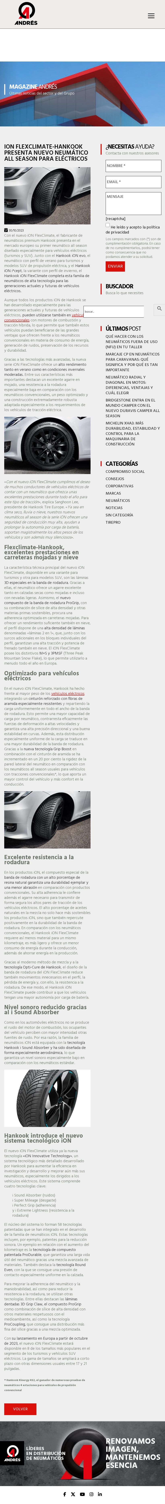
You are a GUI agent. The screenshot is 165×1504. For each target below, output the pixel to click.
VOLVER (20, 1409)
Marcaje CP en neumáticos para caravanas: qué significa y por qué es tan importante (133, 362)
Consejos (115, 479)
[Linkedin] (100, 1494)
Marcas (113, 493)
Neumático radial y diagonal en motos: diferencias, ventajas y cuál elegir (129, 385)
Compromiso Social (125, 472)
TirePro (113, 522)
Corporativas (119, 486)
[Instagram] (91, 1494)
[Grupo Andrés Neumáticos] (23, 24)
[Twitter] (73, 1494)
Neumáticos (118, 501)
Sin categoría (119, 515)
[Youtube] (82, 1494)
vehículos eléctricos (68, 694)
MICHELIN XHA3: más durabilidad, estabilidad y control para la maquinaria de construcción (133, 434)
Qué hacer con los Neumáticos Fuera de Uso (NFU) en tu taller (132, 342)
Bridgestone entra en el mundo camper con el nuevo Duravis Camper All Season (133, 408)
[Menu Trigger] (151, 15)
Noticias (114, 508)
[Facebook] (64, 1494)
